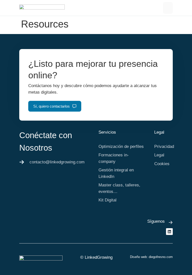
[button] (168, 8)
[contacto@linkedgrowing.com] (21, 162)
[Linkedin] (169, 231)
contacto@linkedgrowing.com (57, 162)
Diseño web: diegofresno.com (151, 257)
